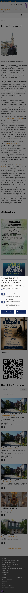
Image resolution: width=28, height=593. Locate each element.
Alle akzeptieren (21, 311)
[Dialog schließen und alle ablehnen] (27, 277)
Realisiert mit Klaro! (22, 315)
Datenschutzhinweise (6, 289)
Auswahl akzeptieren (8, 311)
